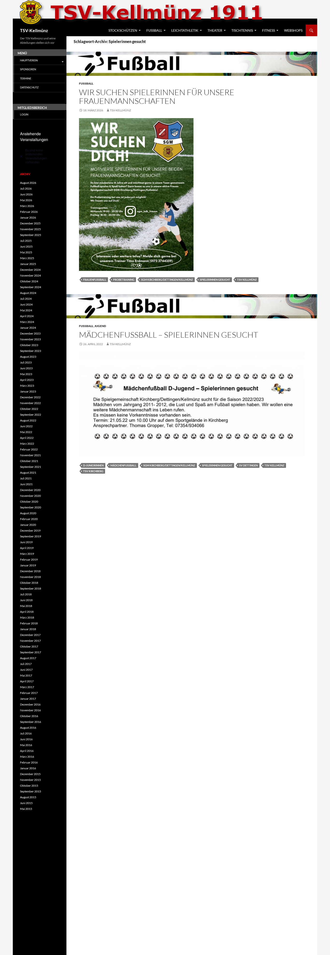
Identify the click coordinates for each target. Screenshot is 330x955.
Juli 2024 (26, 298)
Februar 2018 (29, 623)
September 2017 (30, 652)
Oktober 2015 (29, 785)
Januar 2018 (28, 629)
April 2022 (27, 438)
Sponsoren (28, 69)
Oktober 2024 (29, 281)
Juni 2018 (26, 600)
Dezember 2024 (30, 269)
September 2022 (30, 414)
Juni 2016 (26, 739)
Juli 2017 (26, 664)
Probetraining (123, 279)
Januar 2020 (28, 525)
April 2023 (27, 380)
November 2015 (30, 780)
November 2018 (30, 577)
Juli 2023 (26, 362)
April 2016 (27, 751)
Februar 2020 (29, 519)
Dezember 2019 (30, 530)
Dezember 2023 (30, 333)
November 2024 (30, 275)
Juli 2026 (26, 188)
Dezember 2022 (30, 397)
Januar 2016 (28, 768)
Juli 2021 (26, 478)
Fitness (268, 30)
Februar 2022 (29, 449)
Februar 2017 (29, 693)
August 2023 (28, 356)
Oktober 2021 (29, 461)
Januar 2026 (28, 217)
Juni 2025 (26, 246)
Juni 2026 (26, 194)
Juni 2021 (26, 484)
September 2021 (30, 467)
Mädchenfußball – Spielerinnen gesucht (168, 335)
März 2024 (27, 322)
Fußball (154, 30)
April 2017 (27, 681)
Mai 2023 (26, 374)
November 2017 (30, 640)
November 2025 (30, 229)
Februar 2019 (29, 559)
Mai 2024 (26, 310)
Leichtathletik (184, 30)
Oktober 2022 (29, 409)
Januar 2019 (28, 565)
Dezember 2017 (30, 635)
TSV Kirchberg (93, 471)
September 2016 (30, 722)
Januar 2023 (28, 391)
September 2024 (30, 287)
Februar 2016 (29, 762)
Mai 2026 (26, 200)
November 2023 (30, 339)
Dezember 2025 (30, 223)
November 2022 (30, 403)
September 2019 (30, 536)
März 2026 (27, 206)
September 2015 (30, 791)
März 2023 (27, 385)
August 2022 (28, 420)
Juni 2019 (26, 542)
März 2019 (27, 554)
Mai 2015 (26, 809)
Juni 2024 (26, 304)
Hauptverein (29, 60)
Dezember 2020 (30, 490)
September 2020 (30, 507)
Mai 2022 (26, 432)
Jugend (100, 326)
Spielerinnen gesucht (215, 279)
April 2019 (27, 548)
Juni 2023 (26, 368)
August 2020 (28, 513)
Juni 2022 (26, 426)
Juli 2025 (26, 240)
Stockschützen (122, 30)
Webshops (293, 30)
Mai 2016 (26, 745)
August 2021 (28, 472)
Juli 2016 (26, 733)
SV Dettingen (248, 465)
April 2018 (27, 611)
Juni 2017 (26, 669)
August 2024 (28, 293)
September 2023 (30, 351)
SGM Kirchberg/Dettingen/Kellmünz (167, 279)
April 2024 (27, 316)
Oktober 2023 (29, 345)
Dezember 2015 (30, 774)
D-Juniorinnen (93, 465)
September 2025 (30, 235)
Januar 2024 (28, 327)
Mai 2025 (26, 252)
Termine (25, 78)
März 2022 (27, 443)
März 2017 (27, 687)
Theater (215, 30)
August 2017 (28, 658)
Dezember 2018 (30, 571)
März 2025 (27, 258)
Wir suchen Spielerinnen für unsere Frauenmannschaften (156, 96)
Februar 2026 (29, 212)
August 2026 (28, 183)
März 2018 (27, 617)
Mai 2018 (26, 606)
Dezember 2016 (30, 704)
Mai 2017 (26, 675)
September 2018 (30, 588)
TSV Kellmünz (247, 279)
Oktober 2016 (29, 716)
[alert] (39, 156)
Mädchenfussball (123, 465)
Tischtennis (242, 30)
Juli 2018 (26, 594)
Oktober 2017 (29, 646)
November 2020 (30, 496)
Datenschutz (29, 87)
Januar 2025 (28, 264)
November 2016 (30, 710)
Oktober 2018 (29, 582)
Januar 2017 (28, 698)
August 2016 (28, 727)
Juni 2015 (26, 803)
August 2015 (28, 797)
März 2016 (27, 756)
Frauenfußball (94, 279)
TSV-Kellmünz (34, 30)
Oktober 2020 (29, 501)
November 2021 (30, 455)
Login (24, 114)
